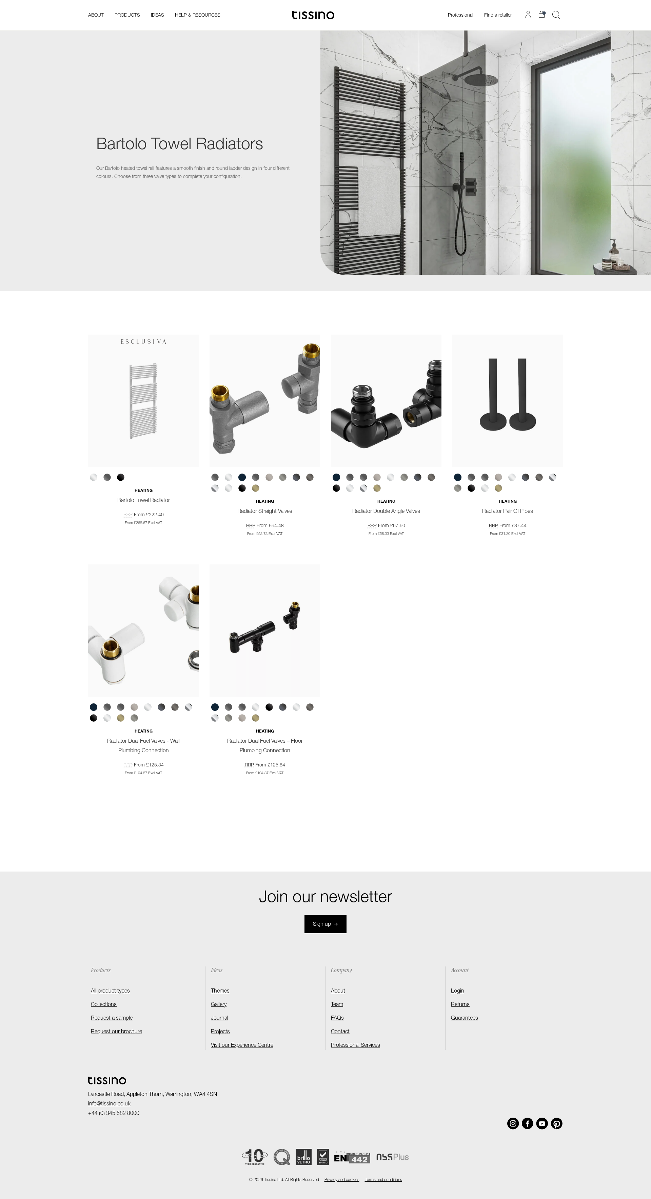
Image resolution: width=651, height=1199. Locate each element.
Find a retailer (498, 15)
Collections (104, 1005)
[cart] (543, 14)
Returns (460, 1005)
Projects (220, 1032)
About (338, 991)
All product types (110, 991)
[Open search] (556, 15)
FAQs (337, 1018)
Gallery (218, 1005)
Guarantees (464, 1018)
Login (457, 991)
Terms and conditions (383, 1180)
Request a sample (112, 1018)
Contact (340, 1032)
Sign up (322, 924)
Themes (220, 991)
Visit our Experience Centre (242, 1045)
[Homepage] (313, 15)
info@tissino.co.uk (109, 1104)
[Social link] (513, 1124)
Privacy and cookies (341, 1180)
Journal (219, 1018)
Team (337, 1005)
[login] (529, 14)
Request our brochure (116, 1032)
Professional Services (355, 1045)
